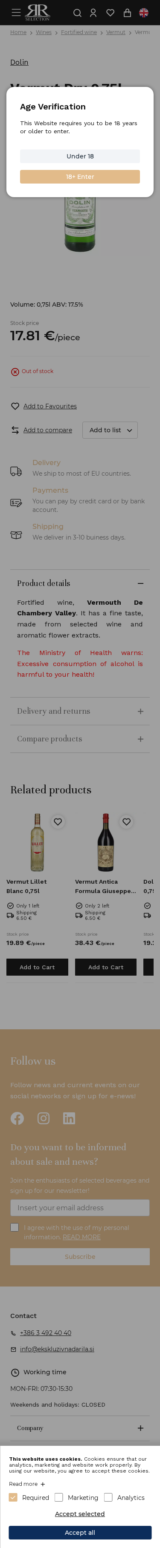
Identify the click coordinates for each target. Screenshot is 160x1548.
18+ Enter (80, 177)
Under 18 (80, 156)
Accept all (80, 1533)
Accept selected (80, 1514)
